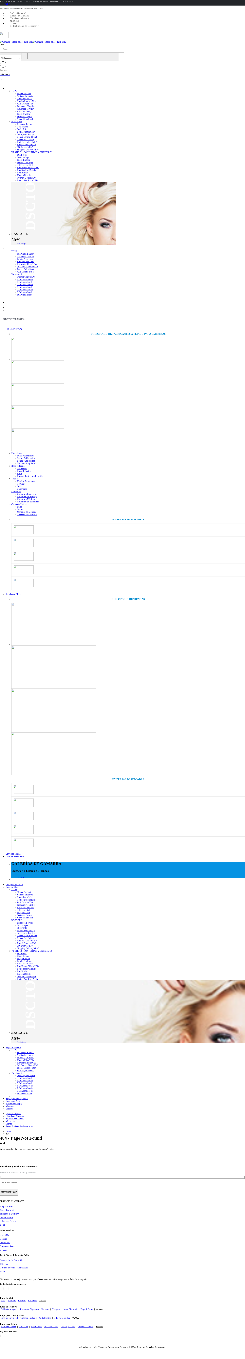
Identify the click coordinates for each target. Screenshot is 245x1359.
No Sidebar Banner (25, 256)
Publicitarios (16, 453)
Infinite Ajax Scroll (25, 259)
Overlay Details (26, 178)
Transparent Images (25, 134)
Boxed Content (26, 144)
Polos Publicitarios (25, 455)
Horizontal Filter (27, 264)
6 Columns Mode (25, 287)
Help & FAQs (6, 1206)
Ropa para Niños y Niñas (21, 300)
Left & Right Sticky (26, 132)
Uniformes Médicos (26, 499)
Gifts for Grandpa (62, 1318)
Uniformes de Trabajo (27, 496)
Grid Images (22, 126)
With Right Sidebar (25, 272)
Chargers (56, 1309)
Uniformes (16, 491)
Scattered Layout (24, 116)
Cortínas (21, 484)
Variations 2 (16, 274)
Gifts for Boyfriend (9, 1318)
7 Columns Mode (25, 289)
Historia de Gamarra (19, 15)
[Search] (25, 56)
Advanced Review (25, 109)
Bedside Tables (51, 1326)
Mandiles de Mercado (26, 512)
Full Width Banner (25, 254)
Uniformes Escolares (26, 494)
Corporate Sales (7, 1246)
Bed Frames (36, 1326)
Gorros (20, 509)
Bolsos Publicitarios (26, 461)
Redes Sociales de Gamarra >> (24, 26)
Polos (19, 507)
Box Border (22, 172)
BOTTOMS (16, 121)
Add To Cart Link (25, 165)
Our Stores (5, 1242)
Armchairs (23, 1326)
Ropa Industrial (18, 466)
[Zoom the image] (128, 349)
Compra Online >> (18, 86)
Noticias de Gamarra (19, 18)
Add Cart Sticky (24, 111)
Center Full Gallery (25, 139)
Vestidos (12, 1300)
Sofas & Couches (8, 1326)
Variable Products (25, 96)
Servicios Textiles (13, 854)
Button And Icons (27, 180)
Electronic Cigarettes (29, 1309)
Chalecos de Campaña (27, 514)
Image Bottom (23, 160)
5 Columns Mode (25, 284)
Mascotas (14, 307)
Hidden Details (23, 175)
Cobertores (22, 489)
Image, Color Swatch (26, 269)
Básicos (13, 310)
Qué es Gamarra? (18, 13)
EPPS (19, 473)
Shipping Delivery (28, 149)
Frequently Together (26, 106)
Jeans (3, 1300)
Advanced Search (8, 1221)
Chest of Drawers (85, 1326)
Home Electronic (70, 1309)
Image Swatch (23, 114)
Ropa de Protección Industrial (30, 476)
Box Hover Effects (28, 167)
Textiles (14, 478)
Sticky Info (22, 129)
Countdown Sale (24, 98)
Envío (2, 1271)
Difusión (4, 1264)
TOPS (14, 91)
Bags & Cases (87, 1309)
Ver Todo (42, 1301)
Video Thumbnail (25, 119)
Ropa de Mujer (16, 88)
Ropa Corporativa (14, 329)
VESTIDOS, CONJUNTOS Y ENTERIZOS (31, 152)
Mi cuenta (14, 21)
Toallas (20, 486)
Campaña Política (19, 504)
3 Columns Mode (25, 279)
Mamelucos (22, 468)
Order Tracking (7, 1210)
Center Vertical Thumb (27, 137)
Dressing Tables (68, 1326)
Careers (3, 1239)
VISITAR (20, 877)
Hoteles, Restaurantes (26, 481)
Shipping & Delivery (9, 1214)
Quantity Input (23, 157)
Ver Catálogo (21, 244)
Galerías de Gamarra (15, 856)
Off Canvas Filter (27, 266)
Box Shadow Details (26, 170)
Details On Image (25, 162)
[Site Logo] (33, 42)
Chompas (32, 1300)
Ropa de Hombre (17, 249)
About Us (4, 1235)
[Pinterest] (3, 1288)
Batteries (45, 1309)
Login (2, 1225)
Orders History (6, 1217)
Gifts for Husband (28, 1318)
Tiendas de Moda (13, 594)
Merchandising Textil (26, 463)
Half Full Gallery (27, 142)
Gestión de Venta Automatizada (14, 1267)
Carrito (13, 23)
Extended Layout (24, 124)
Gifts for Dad (45, 1318)
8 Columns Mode (25, 292)
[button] (3, 44)
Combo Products (26, 101)
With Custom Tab (25, 103)
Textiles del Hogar (18, 305)
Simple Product (24, 93)
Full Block (22, 155)
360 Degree (25, 147)
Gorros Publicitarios (26, 458)
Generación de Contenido (11, 1260)
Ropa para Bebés (17, 302)
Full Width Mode (24, 295)
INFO (7, 4)
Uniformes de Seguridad (28, 501)
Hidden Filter (25, 261)
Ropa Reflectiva (24, 471)
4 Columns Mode (25, 282)
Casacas (22, 1300)
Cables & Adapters (9, 1309)
